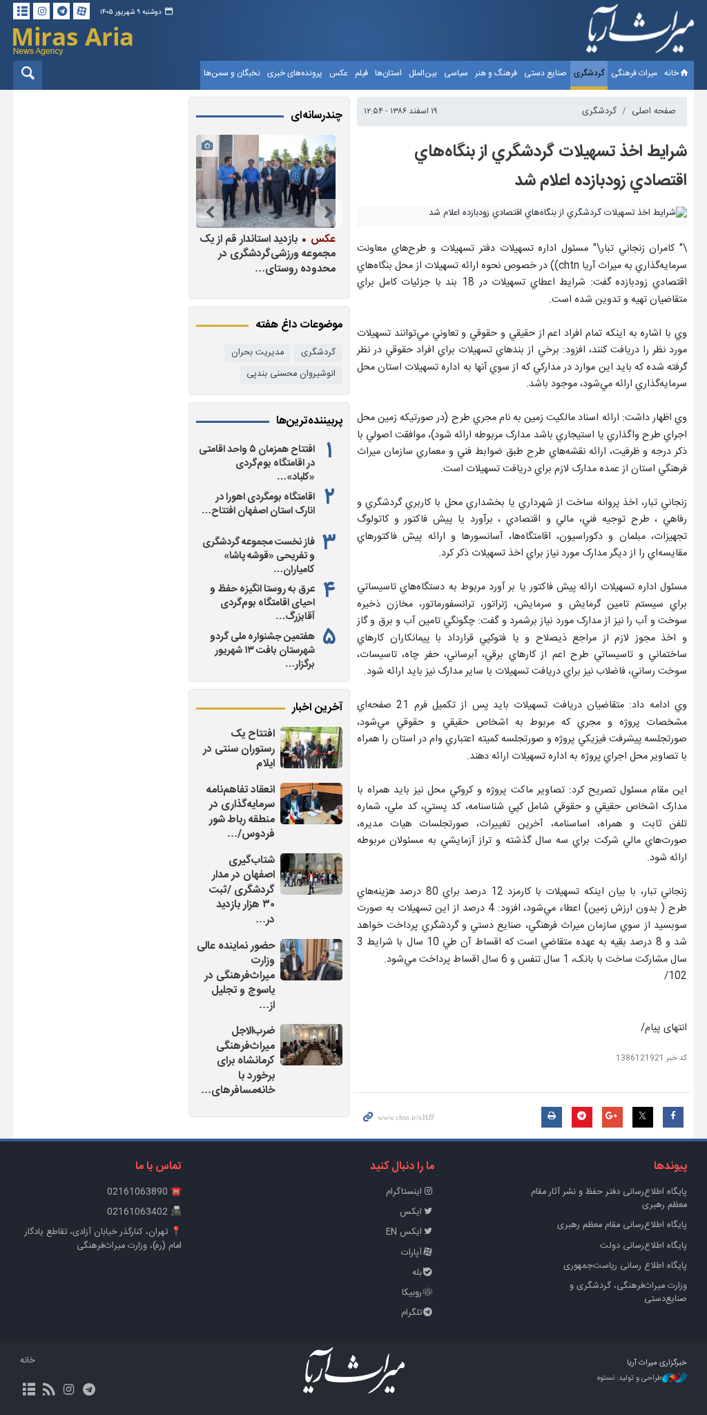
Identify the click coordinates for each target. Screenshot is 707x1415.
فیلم (361, 73)
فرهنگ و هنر (496, 73)
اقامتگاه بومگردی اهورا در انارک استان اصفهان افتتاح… (258, 504)
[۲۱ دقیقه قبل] (311, 803)
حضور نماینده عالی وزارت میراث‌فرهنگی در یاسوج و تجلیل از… (236, 976)
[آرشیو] (21, 11)
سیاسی (456, 73)
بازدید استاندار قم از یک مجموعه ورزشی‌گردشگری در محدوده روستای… (268, 254)
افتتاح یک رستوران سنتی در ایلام (239, 748)
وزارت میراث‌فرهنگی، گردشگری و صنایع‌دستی (628, 1293)
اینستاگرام (404, 1192)
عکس (338, 73)
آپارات (411, 1253)
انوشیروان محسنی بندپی (291, 374)
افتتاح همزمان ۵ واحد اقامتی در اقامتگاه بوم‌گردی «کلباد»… (257, 463)
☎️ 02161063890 (144, 1192)
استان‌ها (388, 73)
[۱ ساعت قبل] (311, 874)
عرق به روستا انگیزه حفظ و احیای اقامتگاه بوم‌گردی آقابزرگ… (262, 603)
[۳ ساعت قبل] (311, 959)
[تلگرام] (61, 11)
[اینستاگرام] (41, 11)
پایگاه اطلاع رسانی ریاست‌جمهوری (625, 1266)
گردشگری (589, 73)
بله (417, 1273)
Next (210, 213)
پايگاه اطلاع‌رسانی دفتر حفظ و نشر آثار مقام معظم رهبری (609, 1199)
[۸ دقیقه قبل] (311, 747)
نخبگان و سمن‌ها (232, 73)
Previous (328, 213)
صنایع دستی (545, 73)
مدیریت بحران (257, 352)
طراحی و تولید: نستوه (629, 1379)
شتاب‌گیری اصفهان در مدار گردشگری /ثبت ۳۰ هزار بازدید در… (242, 890)
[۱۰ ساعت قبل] (266, 181)
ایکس (411, 1212)
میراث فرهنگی (634, 73)
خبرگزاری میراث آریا (640, 32)
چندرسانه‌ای (316, 116)
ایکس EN (404, 1232)
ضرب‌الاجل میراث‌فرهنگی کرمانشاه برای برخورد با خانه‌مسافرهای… (238, 1061)
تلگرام (411, 1313)
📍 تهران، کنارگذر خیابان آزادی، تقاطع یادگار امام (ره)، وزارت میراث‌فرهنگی (103, 1239)
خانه (671, 73)
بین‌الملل (423, 73)
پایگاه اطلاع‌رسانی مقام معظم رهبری (622, 1225)
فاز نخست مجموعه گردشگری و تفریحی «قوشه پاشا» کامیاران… (258, 556)
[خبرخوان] (48, 1390)
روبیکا (412, 1293)
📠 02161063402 (144, 1212)
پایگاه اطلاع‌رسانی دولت (643, 1246)
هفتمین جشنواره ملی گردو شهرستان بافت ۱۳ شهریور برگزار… (262, 651)
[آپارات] (81, 11)
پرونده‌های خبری (294, 73)
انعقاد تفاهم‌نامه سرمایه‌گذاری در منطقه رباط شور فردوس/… (240, 812)
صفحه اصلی (654, 111)
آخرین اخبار (317, 708)
